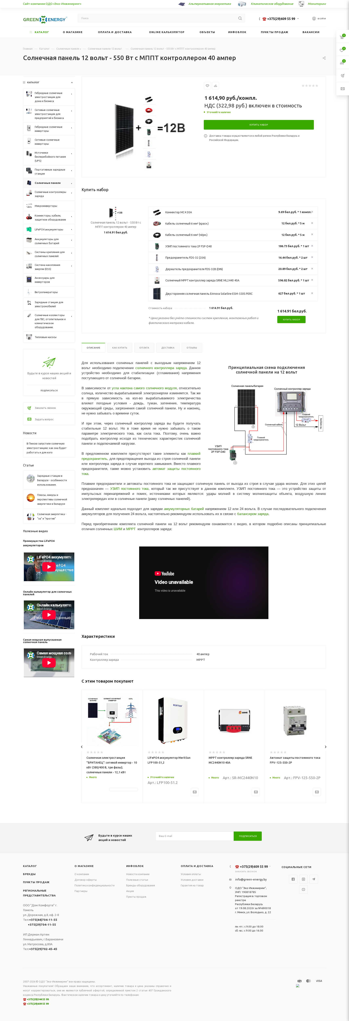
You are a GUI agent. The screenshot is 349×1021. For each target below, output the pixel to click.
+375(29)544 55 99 (38, 999)
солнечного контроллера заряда (161, 368)
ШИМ (118, 529)
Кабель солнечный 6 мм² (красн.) (187, 223)
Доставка (167, 348)
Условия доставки (192, 879)
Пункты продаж (36, 882)
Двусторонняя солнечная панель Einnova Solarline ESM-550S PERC (209, 293)
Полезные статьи (137, 879)
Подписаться (248, 836)
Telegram (313, 879)
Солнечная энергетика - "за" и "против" (51, 516)
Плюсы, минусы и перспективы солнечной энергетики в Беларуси (52, 499)
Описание (93, 348)
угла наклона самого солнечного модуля (144, 388)
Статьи (28, 465)
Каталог (30, 866)
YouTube (303, 889)
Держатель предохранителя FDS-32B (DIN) (194, 269)
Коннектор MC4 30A (178, 212)
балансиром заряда (252, 514)
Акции (130, 891)
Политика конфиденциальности (95, 885)
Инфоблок (135, 866)
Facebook (293, 879)
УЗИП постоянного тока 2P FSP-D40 (188, 246)
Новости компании (137, 874)
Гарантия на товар (192, 885)
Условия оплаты (191, 874)
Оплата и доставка (197, 866)
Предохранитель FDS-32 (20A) (185, 257)
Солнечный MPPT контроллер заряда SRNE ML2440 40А (202, 280)
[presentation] (82, 747)
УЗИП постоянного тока (129, 489)
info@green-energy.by (251, 879)
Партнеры (81, 891)
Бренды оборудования (140, 885)
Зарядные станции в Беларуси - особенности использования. (52, 480)
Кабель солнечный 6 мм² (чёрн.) (186, 234)
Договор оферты (86, 879)
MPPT (131, 529)
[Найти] (240, 18)
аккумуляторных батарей (184, 509)
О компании (82, 874)
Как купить (119, 348)
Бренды (29, 874)
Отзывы (192, 348)
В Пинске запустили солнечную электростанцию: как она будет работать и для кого (47, 448)
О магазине (84, 866)
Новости (29, 433)
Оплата (144, 348)
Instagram (303, 879)
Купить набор (291, 319)
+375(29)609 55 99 (38, 1003)
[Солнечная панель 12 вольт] (149, 132)
